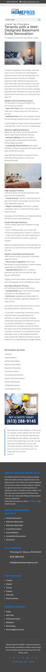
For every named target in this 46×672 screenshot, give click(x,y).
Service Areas (13, 575)
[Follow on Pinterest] (32, 658)
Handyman (10, 540)
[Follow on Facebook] (9, 658)
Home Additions (11, 357)
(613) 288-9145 (13, 2)
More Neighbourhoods (15, 629)
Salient (31, 662)
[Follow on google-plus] (14, 658)
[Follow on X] (18, 658)
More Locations (12, 598)
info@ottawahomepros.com (24, 562)
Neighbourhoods (15, 606)
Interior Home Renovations (15, 378)
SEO (25, 662)
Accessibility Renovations (14, 375)
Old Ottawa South (13, 619)
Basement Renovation (13, 368)
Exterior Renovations (12, 382)
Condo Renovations (12, 371)
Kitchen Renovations (12, 361)
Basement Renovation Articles (27, 38)
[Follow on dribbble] (36, 658)
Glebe (8, 611)
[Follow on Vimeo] (23, 658)
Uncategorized (10, 38)
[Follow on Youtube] (27, 658)
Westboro (10, 622)
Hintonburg (10, 626)
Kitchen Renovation (13, 518)
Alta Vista (10, 615)
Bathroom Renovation (13, 364)
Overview (8, 354)
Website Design (17, 662)
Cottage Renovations (12, 385)
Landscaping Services (13, 389)
